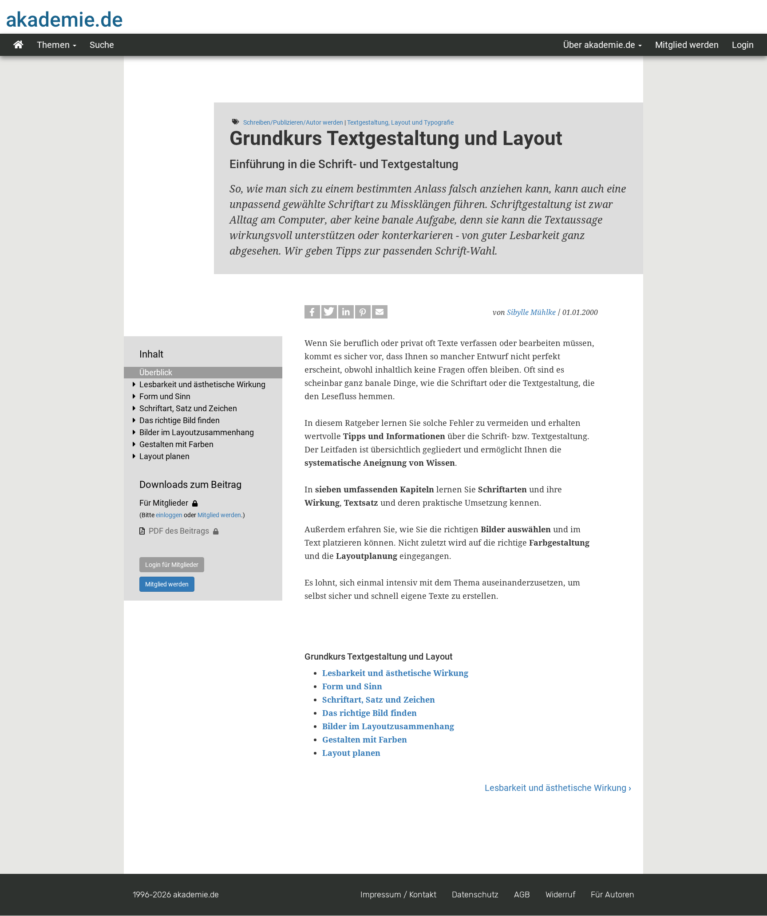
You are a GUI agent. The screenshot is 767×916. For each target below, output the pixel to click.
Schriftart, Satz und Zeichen (188, 408)
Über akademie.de (600, 44)
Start (18, 45)
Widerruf (560, 895)
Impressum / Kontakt (398, 895)
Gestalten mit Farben (176, 444)
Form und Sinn (164, 396)
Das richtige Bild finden (179, 420)
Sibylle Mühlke (531, 312)
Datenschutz (475, 895)
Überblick (155, 372)
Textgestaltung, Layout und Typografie (400, 122)
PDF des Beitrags (179, 530)
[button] (312, 311)
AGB (522, 895)
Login (743, 44)
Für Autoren (612, 895)
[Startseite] (82, 19)
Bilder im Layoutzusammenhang (196, 432)
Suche (102, 44)
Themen (54, 44)
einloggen (169, 515)
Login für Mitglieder (171, 564)
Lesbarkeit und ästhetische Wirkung (202, 384)
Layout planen (164, 456)
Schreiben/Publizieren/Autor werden (293, 122)
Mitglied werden (687, 44)
